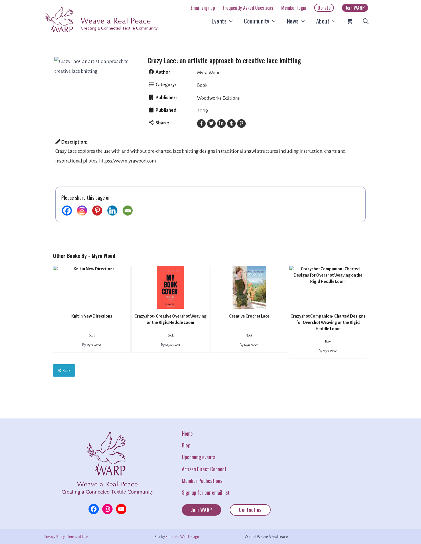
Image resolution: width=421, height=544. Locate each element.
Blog (186, 445)
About (323, 21)
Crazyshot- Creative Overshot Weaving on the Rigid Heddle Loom (170, 319)
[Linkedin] (112, 211)
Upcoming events (198, 457)
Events (219, 21)
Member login (293, 7)
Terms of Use (77, 537)
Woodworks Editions (218, 98)
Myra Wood (209, 72)
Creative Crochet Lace (249, 316)
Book (202, 85)
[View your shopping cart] (350, 20)
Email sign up (203, 7)
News (293, 21)
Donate (324, 7)
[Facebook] (67, 211)
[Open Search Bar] (366, 20)
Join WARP (355, 7)
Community (256, 21)
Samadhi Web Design (182, 537)
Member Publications (202, 480)
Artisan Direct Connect (204, 469)
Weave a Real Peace (116, 21)
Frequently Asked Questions (248, 7)
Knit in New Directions (91, 316)
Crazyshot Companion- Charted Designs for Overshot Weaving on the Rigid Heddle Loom (327, 322)
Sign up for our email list (206, 492)
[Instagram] (82, 211)
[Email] (128, 211)
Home (187, 433)
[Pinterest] (97, 211)
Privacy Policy (54, 537)
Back (65, 370)
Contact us (250, 509)
